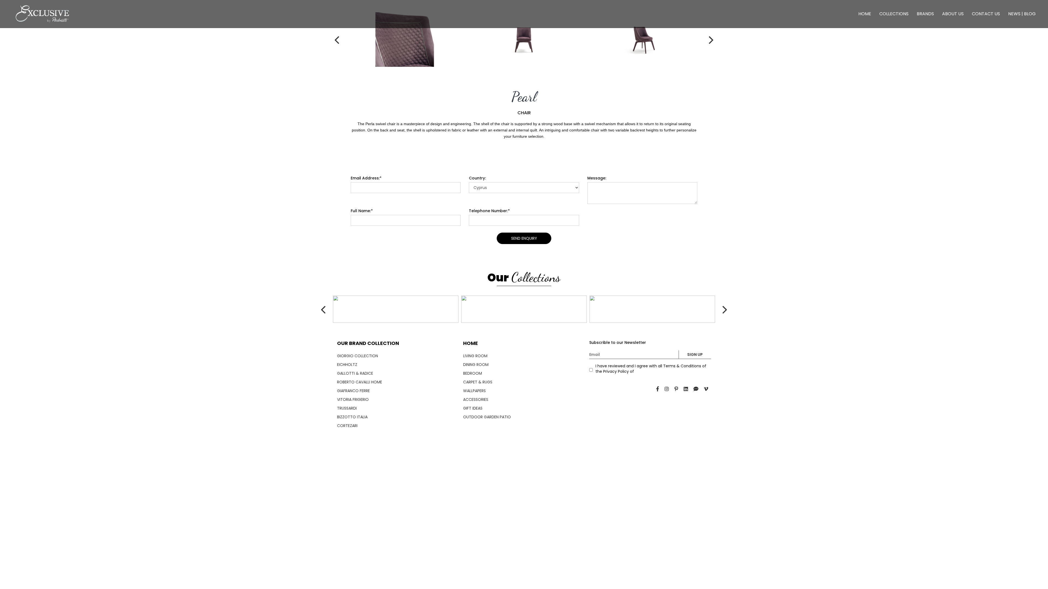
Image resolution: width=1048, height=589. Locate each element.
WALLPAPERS (474, 390)
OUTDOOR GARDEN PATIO (487, 417)
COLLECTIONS (894, 14)
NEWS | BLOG (1022, 14)
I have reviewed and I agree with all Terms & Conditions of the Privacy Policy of (651, 368)
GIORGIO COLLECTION (357, 356)
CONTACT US (986, 14)
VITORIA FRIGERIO (353, 399)
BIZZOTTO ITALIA (352, 417)
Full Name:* (362, 211)
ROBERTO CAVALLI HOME (359, 382)
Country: (477, 178)
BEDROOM (472, 373)
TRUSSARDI (347, 408)
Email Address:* (366, 178)
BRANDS (925, 14)
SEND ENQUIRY (524, 238)
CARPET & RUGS (477, 382)
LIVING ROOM (475, 356)
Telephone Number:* (489, 211)
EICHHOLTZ (347, 364)
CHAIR (524, 112)
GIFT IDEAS (473, 408)
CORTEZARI (347, 425)
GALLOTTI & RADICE (355, 373)
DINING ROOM (476, 364)
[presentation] (352, 39)
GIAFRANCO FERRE (353, 390)
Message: (596, 178)
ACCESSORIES (475, 399)
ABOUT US (953, 14)
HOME (864, 14)
